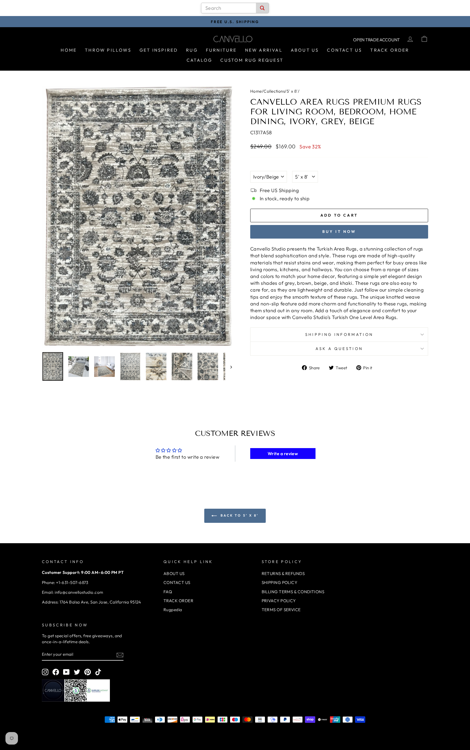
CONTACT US (176, 582)
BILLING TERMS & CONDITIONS (293, 591)
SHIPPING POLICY (280, 582)
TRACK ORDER (178, 600)
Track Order (389, 50)
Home (69, 50)
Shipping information (339, 334)
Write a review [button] (283, 453)
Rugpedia (172, 609)
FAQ (167, 591)
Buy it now (339, 231)
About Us (305, 50)
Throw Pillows (108, 50)
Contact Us (344, 50)
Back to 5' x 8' (239, 515)
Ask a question (339, 348)
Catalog (199, 60)
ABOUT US (174, 573)
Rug (192, 50)
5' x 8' (292, 91)
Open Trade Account (376, 39)
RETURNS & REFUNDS (283, 573)
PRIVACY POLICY (279, 600)
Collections (274, 91)
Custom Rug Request (251, 60)
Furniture (221, 50)
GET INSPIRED (159, 50)
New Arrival (264, 50)
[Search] (262, 8)
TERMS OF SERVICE (281, 609)
